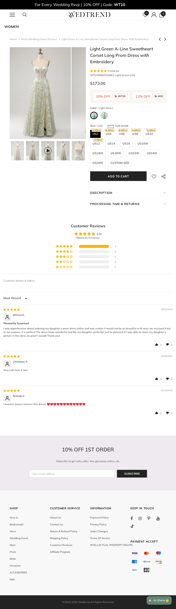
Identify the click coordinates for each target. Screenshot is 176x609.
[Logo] (89, 14)
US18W (98, 153)
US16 (126, 143)
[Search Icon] (29, 15)
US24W (152, 153)
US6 (122, 134)
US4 (109, 134)
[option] (40, 93)
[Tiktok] (134, 526)
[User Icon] (153, 14)
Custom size (120, 162)
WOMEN (11, 26)
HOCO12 (162, 96)
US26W (98, 162)
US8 (135, 134)
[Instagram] (142, 518)
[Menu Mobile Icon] (12, 14)
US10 (149, 134)
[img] (11, 309)
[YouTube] (160, 518)
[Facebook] (134, 518)
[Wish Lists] (154, 176)
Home (13, 39)
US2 (95, 134)
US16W (143, 143)
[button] (98, 70)
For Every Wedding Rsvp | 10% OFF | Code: (80, 4)
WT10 (121, 96)
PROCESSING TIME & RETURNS (115, 204)
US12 (96, 143)
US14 (111, 143)
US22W (134, 153)
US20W (116, 153)
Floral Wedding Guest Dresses (39, 39)
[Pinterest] (151, 518)
